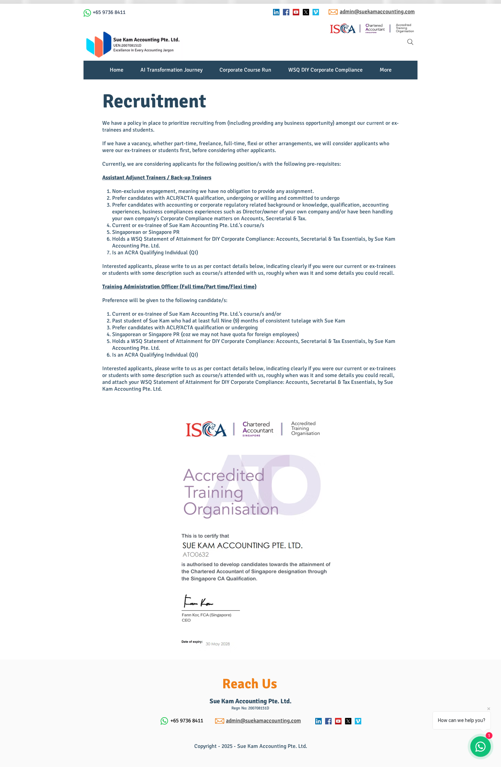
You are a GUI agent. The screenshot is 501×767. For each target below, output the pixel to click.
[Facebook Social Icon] (286, 12)
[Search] (410, 42)
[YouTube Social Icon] (296, 12)
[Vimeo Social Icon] (316, 12)
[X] (306, 12)
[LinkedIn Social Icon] (276, 12)
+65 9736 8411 (109, 12)
